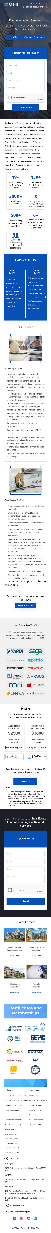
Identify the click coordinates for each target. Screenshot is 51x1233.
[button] (34, 37)
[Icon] (29, 757)
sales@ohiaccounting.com (35, 6)
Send (25, 901)
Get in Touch (25, 107)
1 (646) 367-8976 (39, 3)
